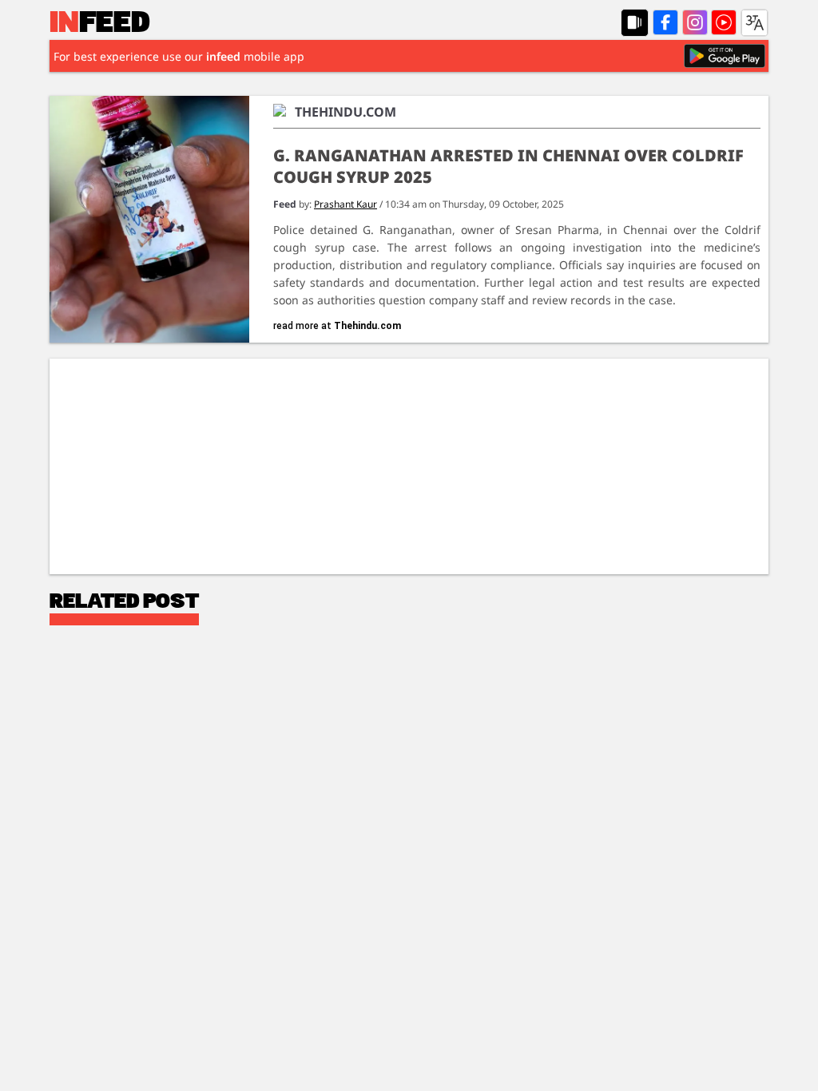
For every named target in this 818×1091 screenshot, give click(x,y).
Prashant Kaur (345, 204)
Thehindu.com (367, 325)
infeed (223, 56)
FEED (100, 24)
